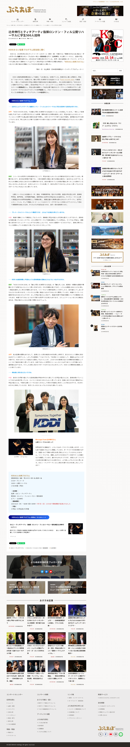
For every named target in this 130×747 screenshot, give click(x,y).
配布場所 (41, 725)
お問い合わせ (103, 715)
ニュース (10, 703)
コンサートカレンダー (15, 694)
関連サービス (103, 694)
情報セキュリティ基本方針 (107, 712)
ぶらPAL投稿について (44, 732)
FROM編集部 (12, 724)
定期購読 (41, 729)
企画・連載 (11, 706)
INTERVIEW (23, 38)
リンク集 (71, 694)
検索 (120, 70)
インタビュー (12, 715)
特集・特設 (11, 729)
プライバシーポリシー (75, 718)
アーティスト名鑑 (43, 714)
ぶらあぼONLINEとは (75, 706)
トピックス (11, 709)
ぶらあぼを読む (42, 719)
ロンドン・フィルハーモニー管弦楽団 (37, 548)
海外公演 (10, 721)
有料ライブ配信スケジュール (46, 706)
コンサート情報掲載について (77, 709)
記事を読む (11, 700)
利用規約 (71, 715)
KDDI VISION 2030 (67, 79)
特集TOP (10, 732)
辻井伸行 (53, 548)
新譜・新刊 (11, 718)
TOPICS (31, 38)
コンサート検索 (42, 694)
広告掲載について (74, 712)
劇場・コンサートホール (76, 698)
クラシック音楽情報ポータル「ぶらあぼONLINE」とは (108, 1)
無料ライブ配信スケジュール (46, 703)
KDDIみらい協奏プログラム (74, 62)
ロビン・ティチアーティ (17, 548)
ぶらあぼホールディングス (107, 706)
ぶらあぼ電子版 (43, 723)
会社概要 (101, 703)
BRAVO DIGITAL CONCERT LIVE (109, 698)
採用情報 (102, 709)
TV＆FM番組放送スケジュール (47, 709)
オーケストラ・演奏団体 (76, 701)
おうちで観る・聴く (44, 700)
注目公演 (10, 712)
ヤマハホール (12, 735)
